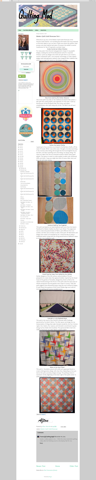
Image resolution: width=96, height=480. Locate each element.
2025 (21, 147)
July (21, 231)
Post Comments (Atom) (50, 470)
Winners (22, 197)
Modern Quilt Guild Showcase (48, 429)
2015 (21, 165)
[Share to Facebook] (64, 426)
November (23, 170)
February (22, 239)
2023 (21, 151)
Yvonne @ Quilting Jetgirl (47, 436)
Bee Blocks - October (24, 223)
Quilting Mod (35, 14)
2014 (21, 166)
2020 (21, 156)
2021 (21, 154)
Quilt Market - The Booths (25, 205)
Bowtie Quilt (22, 181)
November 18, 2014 (60, 436)
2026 (21, 145)
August (22, 229)
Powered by (23, 72)
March (22, 238)
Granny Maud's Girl (24, 185)
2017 (20, 161)
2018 (21, 159)
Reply (41, 443)
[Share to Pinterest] (65, 426)
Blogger (50, 476)
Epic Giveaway (23, 186)
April (22, 236)
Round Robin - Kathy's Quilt (25, 218)
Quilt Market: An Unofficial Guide (26, 222)
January (22, 241)
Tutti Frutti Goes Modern (25, 183)
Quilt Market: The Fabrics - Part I (26, 215)
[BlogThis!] (62, 426)
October (22, 225)
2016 (21, 163)
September (23, 227)
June (21, 232)
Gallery (36, 30)
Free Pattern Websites (28, 30)
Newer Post (40, 466)
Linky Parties (43, 30)
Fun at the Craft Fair (24, 216)
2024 (21, 149)
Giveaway (22, 198)
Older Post (74, 466)
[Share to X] (63, 426)
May (22, 234)
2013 (21, 243)
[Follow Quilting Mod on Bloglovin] (41, 415)
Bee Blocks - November (25, 171)
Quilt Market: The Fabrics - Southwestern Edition (25, 213)
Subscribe (26, 69)
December (23, 168)
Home (20, 30)
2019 (21, 158)
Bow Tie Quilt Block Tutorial (26, 200)
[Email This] (61, 426)
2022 (21, 152)
